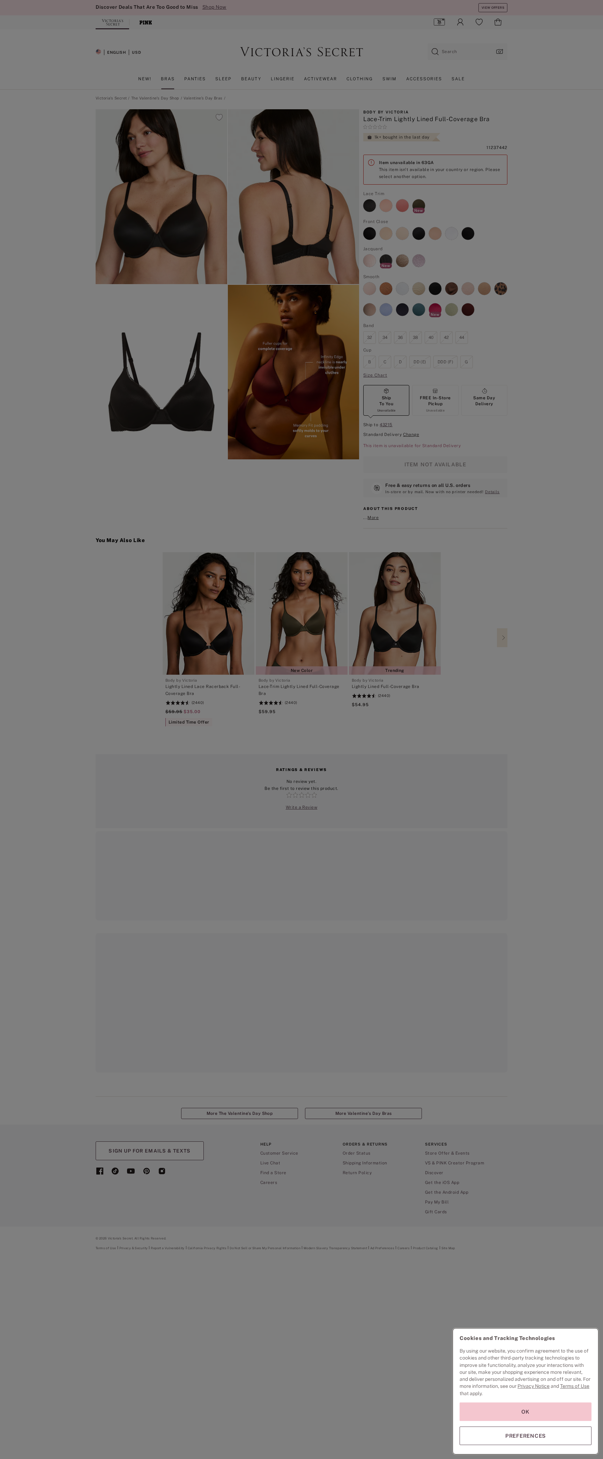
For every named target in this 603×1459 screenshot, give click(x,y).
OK (525, 1412)
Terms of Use (574, 1386)
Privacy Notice (534, 1386)
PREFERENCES (525, 1436)
